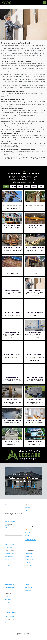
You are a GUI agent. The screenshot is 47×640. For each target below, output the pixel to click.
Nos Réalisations (28, 510)
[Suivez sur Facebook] (8, 531)
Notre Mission (27, 507)
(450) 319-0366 (7, 520)
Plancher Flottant (28, 575)
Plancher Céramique (28, 568)
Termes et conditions (9, 547)
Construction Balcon (8, 565)
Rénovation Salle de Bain (29, 559)
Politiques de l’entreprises (9, 544)
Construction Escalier (9, 581)
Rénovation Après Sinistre (29, 565)
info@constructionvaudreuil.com (11, 521)
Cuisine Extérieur (8, 571)
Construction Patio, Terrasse (10, 568)
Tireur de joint (27, 584)
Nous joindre (27, 535)
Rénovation (27, 516)
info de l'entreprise (19, 486)
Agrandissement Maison (9, 553)
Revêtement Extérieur (29, 553)
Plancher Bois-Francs (28, 571)
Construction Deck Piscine (10, 587)
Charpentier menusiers (29, 581)
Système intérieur (28, 590)
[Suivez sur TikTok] (6, 531)
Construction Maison (9, 556)
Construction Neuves (28, 513)
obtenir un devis (30, 539)
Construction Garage (9, 559)
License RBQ (7, 602)
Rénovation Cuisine (28, 562)
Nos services (27, 519)
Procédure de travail (8, 608)
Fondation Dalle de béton (9, 584)
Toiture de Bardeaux (8, 575)
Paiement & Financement (9, 605)
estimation (30, 486)
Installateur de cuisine (29, 587)
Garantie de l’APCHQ (8, 599)
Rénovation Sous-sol (28, 556)
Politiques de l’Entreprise (9, 616)
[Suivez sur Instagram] (10, 531)
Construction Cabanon (9, 562)
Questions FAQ (27, 532)
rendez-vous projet (11, 612)
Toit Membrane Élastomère (10, 578)
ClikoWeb (23, 633)
